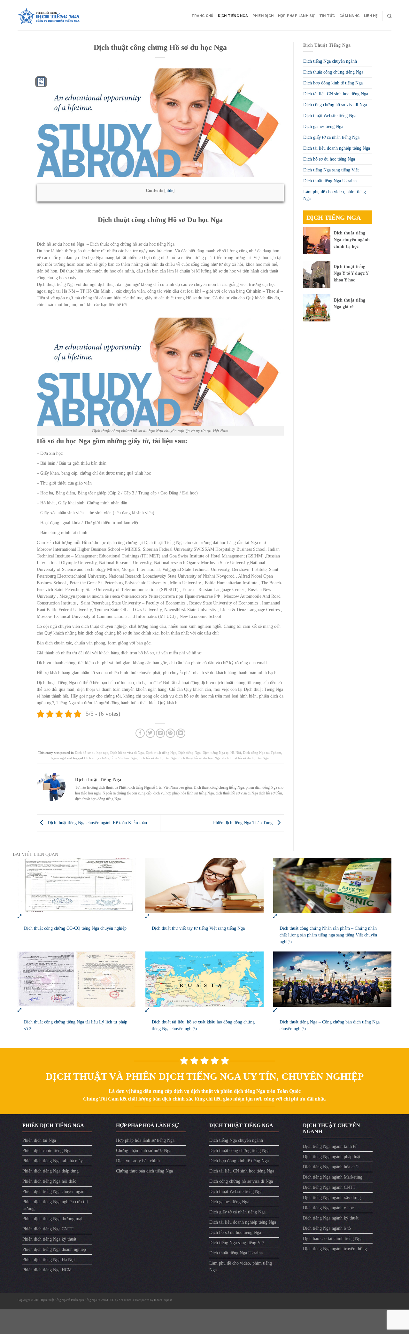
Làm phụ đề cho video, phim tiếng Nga (334, 195)
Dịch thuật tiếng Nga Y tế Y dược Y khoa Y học (351, 273)
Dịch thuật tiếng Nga (161, 752)
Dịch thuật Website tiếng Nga (329, 115)
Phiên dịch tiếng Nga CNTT (47, 1229)
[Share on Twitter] (150, 733)
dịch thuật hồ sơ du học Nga (199, 758)
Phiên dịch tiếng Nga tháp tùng (50, 1171)
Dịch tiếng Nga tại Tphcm (262, 752)
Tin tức (327, 16)
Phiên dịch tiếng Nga (84, 1300)
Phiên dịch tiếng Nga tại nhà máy (52, 1160)
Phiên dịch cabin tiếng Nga (46, 1150)
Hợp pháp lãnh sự (296, 16)
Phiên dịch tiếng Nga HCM (47, 1269)
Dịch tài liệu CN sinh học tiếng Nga (335, 93)
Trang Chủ (202, 16)
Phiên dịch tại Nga (39, 1140)
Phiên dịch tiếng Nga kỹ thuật (49, 1239)
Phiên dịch (263, 16)
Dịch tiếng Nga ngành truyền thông (335, 1248)
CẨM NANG (349, 16)
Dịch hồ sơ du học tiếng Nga (329, 159)
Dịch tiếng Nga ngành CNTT (329, 1187)
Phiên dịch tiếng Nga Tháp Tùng (243, 822)
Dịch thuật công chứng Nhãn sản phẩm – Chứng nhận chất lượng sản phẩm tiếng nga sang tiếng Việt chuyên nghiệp (328, 935)
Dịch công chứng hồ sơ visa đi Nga (335, 104)
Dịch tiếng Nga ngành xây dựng (332, 1197)
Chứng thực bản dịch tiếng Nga (144, 1171)
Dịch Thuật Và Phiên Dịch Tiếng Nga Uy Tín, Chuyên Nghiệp (205, 1076)
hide (169, 190)
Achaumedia (126, 1300)
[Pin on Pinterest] (170, 733)
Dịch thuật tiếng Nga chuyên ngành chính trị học (352, 240)
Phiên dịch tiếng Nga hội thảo (49, 1181)
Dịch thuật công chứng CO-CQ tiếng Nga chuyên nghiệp (75, 928)
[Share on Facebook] (140, 733)
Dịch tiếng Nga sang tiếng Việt (331, 170)
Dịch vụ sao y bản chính (138, 1160)
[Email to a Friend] (160, 733)
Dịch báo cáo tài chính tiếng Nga (332, 1238)
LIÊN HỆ (371, 16)
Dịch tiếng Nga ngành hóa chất (331, 1166)
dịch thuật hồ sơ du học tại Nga (245, 758)
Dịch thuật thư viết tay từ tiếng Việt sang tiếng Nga (198, 928)
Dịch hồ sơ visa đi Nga (127, 752)
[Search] (389, 16)
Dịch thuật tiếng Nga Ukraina (330, 180)
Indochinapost (163, 1300)
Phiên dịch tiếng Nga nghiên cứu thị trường (55, 1205)
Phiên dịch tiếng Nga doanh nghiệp (54, 1249)
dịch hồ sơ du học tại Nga (158, 758)
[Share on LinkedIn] (180, 733)
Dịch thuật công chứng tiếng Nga (333, 72)
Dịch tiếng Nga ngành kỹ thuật (331, 1218)
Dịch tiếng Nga (233, 16)
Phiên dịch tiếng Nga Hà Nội (48, 1259)
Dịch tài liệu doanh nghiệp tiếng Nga (336, 148)
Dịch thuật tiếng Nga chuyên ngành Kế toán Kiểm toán (96, 822)
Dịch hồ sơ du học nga (91, 752)
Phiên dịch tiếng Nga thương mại (52, 1218)
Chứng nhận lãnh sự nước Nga (143, 1150)
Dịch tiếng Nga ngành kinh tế (329, 1146)
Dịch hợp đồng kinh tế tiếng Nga (333, 83)
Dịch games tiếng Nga (323, 126)
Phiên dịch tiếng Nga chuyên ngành (54, 1191)
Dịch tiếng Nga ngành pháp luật (331, 1156)
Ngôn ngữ (58, 758)
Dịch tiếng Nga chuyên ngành (330, 61)
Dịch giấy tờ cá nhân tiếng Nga (331, 137)
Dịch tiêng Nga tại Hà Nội (222, 752)
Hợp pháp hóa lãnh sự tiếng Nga (145, 1140)
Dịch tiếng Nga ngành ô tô (327, 1228)
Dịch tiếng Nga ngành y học (328, 1207)
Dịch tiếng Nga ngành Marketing (332, 1177)
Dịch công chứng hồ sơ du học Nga (110, 758)
